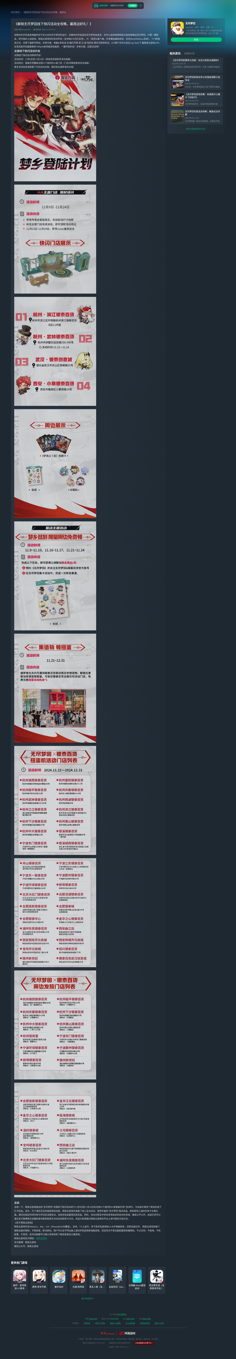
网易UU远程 (159, 1323)
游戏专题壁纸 (121, 1315)
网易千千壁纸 (100, 1323)
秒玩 (196, 40)
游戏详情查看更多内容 (195, 129)
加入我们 (155, 1339)
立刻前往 (132, 6)
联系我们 (139, 1339)
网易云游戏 (41, 1238)
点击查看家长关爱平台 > (144, 1343)
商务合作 (147, 1339)
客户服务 (89, 1339)
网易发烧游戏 (145, 1323)
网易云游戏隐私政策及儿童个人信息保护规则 (110, 1339)
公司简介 (81, 1339)
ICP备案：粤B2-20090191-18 (118, 1347)
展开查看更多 (87, 1299)
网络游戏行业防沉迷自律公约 (119, 1343)
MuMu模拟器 (130, 1323)
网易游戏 (87, 1323)
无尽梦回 (15, 12)
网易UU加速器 (115, 1323)
